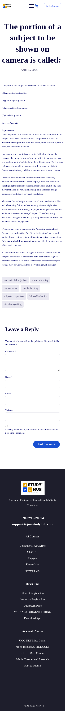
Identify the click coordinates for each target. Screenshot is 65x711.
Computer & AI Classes (33, 545)
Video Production (38, 296)
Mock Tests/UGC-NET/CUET (33, 646)
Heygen (32, 558)
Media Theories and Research (32, 659)
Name (8, 377)
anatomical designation (15, 280)
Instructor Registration (32, 599)
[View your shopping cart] (37, 6)
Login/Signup (52, 6)
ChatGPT (32, 551)
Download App (32, 618)
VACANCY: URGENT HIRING (32, 611)
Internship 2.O (32, 570)
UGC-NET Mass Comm (32, 640)
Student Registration (32, 593)
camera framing (40, 280)
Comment (10, 351)
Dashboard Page (33, 605)
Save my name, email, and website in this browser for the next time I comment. (31, 431)
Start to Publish (32, 665)
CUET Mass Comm (32, 653)
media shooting (30, 288)
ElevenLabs (32, 564)
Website (9, 410)
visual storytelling (12, 304)
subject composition (14, 296)
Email (8, 393)
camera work (10, 288)
